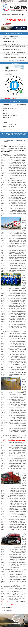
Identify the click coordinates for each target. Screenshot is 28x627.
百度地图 (14, 14)
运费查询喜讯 (7, 146)
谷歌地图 (19, 14)
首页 (12, 140)
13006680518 (21, 20)
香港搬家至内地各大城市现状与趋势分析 (11, 36)
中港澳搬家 (6, 24)
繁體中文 (9, 14)
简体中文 (4, 14)
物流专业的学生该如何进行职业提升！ (11, 38)
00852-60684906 (15, 19)
